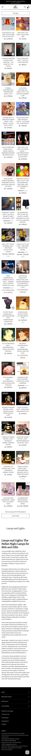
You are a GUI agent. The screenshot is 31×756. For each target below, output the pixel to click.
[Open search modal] (25, 7)
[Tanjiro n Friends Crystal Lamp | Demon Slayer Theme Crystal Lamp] (8, 398)
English (3, 731)
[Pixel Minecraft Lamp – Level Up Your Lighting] (23, 49)
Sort (16, 13)
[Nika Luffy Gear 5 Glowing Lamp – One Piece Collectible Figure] (8, 235)
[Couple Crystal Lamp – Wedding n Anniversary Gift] (23, 398)
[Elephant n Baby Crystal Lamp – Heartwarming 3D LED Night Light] (23, 428)
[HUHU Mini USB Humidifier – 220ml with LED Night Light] (8, 489)
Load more (15, 516)
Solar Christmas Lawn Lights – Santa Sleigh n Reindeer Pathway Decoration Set (8, 151)
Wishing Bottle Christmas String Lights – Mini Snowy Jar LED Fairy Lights (8, 121)
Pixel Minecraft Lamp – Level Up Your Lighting (23, 60)
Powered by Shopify (7, 749)
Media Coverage (7, 711)
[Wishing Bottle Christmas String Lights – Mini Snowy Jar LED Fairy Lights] (8, 108)
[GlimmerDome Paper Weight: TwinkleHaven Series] (23, 489)
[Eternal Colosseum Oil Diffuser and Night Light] (8, 79)
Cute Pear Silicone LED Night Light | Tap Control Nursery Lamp (22, 91)
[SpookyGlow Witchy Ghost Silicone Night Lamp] (23, 303)
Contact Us (5, 714)
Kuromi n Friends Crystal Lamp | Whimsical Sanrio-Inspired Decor (8, 440)
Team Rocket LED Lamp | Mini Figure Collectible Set (8, 34)
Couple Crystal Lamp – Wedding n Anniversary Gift (22, 409)
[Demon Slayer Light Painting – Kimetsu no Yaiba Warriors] (23, 368)
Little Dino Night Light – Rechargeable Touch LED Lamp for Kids (8, 347)
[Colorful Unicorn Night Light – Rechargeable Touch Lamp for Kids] (23, 334)
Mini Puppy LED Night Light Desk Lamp (23, 34)
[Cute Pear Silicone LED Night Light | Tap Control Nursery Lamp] (23, 79)
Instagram (5, 721)
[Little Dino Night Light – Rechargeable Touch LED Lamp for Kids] (8, 334)
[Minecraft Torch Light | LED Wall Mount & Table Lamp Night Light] (8, 203)
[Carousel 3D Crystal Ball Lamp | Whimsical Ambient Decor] (8, 457)
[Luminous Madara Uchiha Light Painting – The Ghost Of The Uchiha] (8, 49)
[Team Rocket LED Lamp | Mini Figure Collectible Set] (8, 23)
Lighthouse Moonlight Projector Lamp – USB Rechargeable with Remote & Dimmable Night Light (22, 281)
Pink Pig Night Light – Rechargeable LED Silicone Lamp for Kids (8, 381)
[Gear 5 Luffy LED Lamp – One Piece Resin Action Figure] (23, 235)
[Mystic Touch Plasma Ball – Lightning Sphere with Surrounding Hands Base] (8, 303)
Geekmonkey (15, 733)
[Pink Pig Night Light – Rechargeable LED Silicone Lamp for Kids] (8, 368)
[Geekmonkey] (15, 6)
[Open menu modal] (2, 7)
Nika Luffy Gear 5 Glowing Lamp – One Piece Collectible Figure (8, 248)
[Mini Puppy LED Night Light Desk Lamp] (23, 23)
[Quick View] (13, 28)
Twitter (4, 724)
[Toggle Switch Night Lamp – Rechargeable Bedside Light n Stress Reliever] (23, 457)
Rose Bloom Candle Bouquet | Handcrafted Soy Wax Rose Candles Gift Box (8, 182)
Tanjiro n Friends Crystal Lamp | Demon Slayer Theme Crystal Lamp (8, 411)
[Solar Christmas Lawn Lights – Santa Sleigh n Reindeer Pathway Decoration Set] (8, 138)
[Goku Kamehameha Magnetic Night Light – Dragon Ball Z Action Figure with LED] (8, 267)
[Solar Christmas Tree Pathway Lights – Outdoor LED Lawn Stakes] (23, 108)
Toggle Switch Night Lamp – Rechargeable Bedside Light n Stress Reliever (22, 470)
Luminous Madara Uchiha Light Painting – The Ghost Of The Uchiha (8, 62)
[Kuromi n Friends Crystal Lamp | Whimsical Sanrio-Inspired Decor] (8, 428)
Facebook (5, 718)
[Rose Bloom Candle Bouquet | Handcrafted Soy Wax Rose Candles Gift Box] (8, 169)
